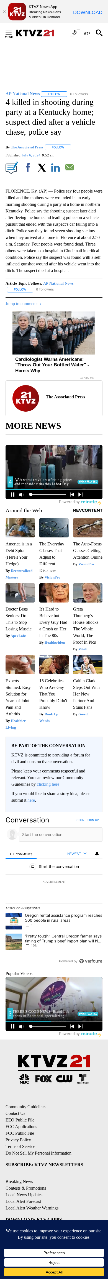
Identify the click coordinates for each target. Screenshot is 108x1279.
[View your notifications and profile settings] (96, 853)
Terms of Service (20, 1146)
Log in (79, 820)
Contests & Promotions (26, 1188)
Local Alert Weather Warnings (32, 1208)
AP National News (58, 283)
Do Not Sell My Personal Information (38, 1153)
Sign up (93, 820)
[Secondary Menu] (13, 33)
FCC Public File (20, 1133)
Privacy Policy (18, 1139)
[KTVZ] (38, 33)
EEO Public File (20, 1120)
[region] (54, 892)
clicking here (48, 784)
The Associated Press (27, 147)
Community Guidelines (26, 1106)
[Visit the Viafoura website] (90, 961)
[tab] (21, 854)
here (31, 800)
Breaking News (19, 1181)
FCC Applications (21, 1126)
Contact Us (15, 1113)
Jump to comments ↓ (24, 303)
